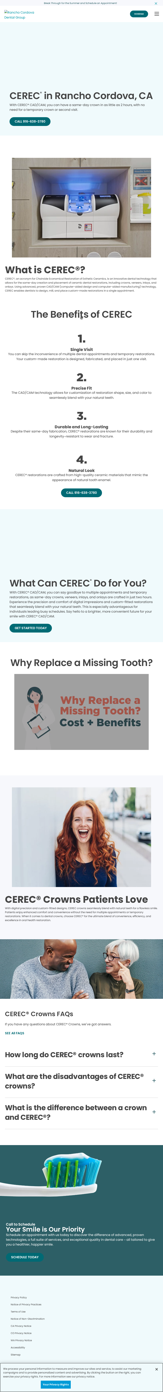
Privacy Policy (19, 1297)
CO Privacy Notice (21, 1333)
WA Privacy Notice (21, 1340)
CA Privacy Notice (21, 1326)
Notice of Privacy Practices (26, 1304)
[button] (156, 14)
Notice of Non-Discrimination (28, 1318)
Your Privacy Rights (56, 1384)
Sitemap (15, 1354)
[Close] (156, 1369)
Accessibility (18, 1347)
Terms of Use (18, 1311)
